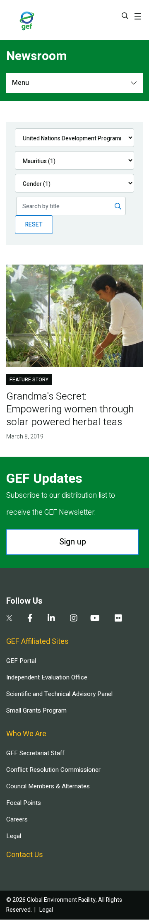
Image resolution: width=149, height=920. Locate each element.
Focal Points (23, 802)
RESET (34, 224)
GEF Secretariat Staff (35, 753)
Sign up (72, 542)
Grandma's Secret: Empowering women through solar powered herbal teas (70, 409)
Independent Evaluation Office (46, 677)
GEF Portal (21, 660)
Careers (17, 819)
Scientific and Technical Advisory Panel (59, 693)
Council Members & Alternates (48, 786)
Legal (13, 836)
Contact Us (24, 854)
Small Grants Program (36, 710)
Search (125, 15)
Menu (20, 83)
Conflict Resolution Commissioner (53, 769)
